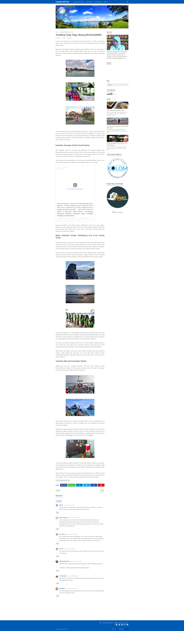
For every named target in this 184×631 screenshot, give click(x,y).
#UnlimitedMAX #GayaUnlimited (63, 480)
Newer (58, 490)
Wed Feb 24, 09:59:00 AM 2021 (71, 534)
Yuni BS (61, 548)
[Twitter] (86, 485)
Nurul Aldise (62, 588)
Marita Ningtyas (63, 517)
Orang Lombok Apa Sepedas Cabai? (115, 110)
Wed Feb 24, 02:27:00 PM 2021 (69, 548)
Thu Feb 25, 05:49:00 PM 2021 (71, 588)
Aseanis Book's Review (79, 1)
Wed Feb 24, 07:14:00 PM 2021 (75, 561)
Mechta (61, 505)
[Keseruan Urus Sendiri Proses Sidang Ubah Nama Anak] (117, 124)
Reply (57, 512)
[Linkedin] (93, 485)
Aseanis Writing (62, 2)
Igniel (117, 629)
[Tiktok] (122, 625)
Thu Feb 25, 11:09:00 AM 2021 (72, 576)
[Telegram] (79, 485)
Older (102, 490)
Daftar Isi (106, 1)
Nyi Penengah (62, 576)
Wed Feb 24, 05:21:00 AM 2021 (73, 517)
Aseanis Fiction (89, 1)
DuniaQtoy (126, 629)
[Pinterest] (101, 485)
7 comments (69, 38)
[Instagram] (125, 625)
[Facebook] (116, 625)
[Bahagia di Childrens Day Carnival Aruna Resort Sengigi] (117, 141)
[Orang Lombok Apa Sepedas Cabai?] (117, 108)
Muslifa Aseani (74, 218)
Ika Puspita (62, 534)
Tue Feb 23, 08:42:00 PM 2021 (69, 505)
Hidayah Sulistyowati (64, 561)
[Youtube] (127, 625)
